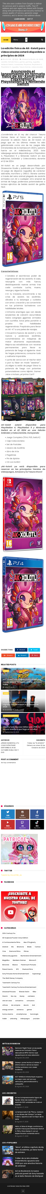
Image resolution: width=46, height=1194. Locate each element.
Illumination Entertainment (31, 956)
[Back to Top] (23, 1191)
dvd (33, 1005)
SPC (17, 969)
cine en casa (7, 1001)
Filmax (26, 951)
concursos (30, 1001)
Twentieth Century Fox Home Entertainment (19, 987)
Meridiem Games (19, 960)
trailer (4, 1019)
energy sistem (7, 1010)
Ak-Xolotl (39, 59)
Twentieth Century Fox (11, 983)
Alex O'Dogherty (30, 942)
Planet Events (7, 969)
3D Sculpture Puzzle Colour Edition (15, 938)
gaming (29, 62)
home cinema (7, 1014)
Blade (29, 947)
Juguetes (36, 62)
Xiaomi (5, 996)
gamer (22, 62)
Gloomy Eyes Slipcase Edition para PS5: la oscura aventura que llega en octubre (21, 728)
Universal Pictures (9, 992)
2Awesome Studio (28, 59)
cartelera (31, 996)
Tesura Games (25, 67)
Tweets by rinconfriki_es (11, 875)
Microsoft (32, 960)
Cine (4, 951)
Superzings (36, 974)
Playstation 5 (6, 67)
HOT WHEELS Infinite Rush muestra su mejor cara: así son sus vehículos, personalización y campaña (28, 1080)
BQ (12, 947)
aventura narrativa (11, 716)
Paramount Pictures (28, 965)
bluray (22, 996)
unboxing (13, 1019)
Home (5, 40)
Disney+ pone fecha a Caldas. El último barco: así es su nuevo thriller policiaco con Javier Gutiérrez (28, 1066)
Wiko (34, 992)
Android (5, 947)
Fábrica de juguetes (9, 956)
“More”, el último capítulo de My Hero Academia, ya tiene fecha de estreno (29, 1149)
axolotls (4, 62)
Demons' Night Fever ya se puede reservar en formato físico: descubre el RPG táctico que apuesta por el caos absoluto (28, 1051)
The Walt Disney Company (12, 978)
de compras (15, 1005)
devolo (26, 1005)
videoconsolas (37, 67)
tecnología (34, 1014)
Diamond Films (14, 951)
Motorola (5, 965)
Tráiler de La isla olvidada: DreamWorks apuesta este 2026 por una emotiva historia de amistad (28, 1162)
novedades (18, 64)
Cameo (38, 947)
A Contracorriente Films (11, 942)
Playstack (27, 64)
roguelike (15, 67)
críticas (5, 1005)
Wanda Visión (24, 992)
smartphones (21, 1014)
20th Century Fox (8, 933)
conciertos (19, 1001)
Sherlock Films (27, 969)
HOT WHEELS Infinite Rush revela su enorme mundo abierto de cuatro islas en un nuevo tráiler (22, 682)
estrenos (20, 1010)
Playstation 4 (37, 64)
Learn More (19, 19)
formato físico (13, 62)
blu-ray (13, 996)
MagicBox (5, 960)
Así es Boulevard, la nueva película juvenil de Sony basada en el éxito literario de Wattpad (29, 1173)
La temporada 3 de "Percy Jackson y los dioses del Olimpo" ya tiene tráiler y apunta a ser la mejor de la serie (29, 1115)
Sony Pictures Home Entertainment (15, 974)
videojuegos (25, 1019)
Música (15, 965)
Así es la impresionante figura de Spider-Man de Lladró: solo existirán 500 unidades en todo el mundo (28, 1101)
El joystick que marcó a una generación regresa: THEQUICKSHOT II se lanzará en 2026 (21, 704)
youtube (36, 1019)
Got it (30, 19)
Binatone (20, 947)
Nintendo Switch (7, 64)
